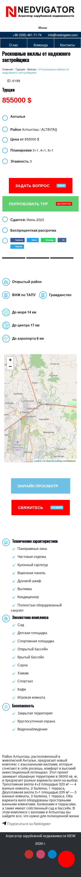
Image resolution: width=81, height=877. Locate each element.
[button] (17, 240)
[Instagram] (40, 854)
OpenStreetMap (54, 460)
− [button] (10, 366)
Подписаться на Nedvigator (28, 823)
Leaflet (37, 460)
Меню (42, 27)
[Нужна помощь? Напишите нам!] (66, 859)
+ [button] (10, 360)
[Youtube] (29, 854)
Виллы (32, 69)
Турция (20, 69)
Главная (7, 69)
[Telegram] (52, 854)
